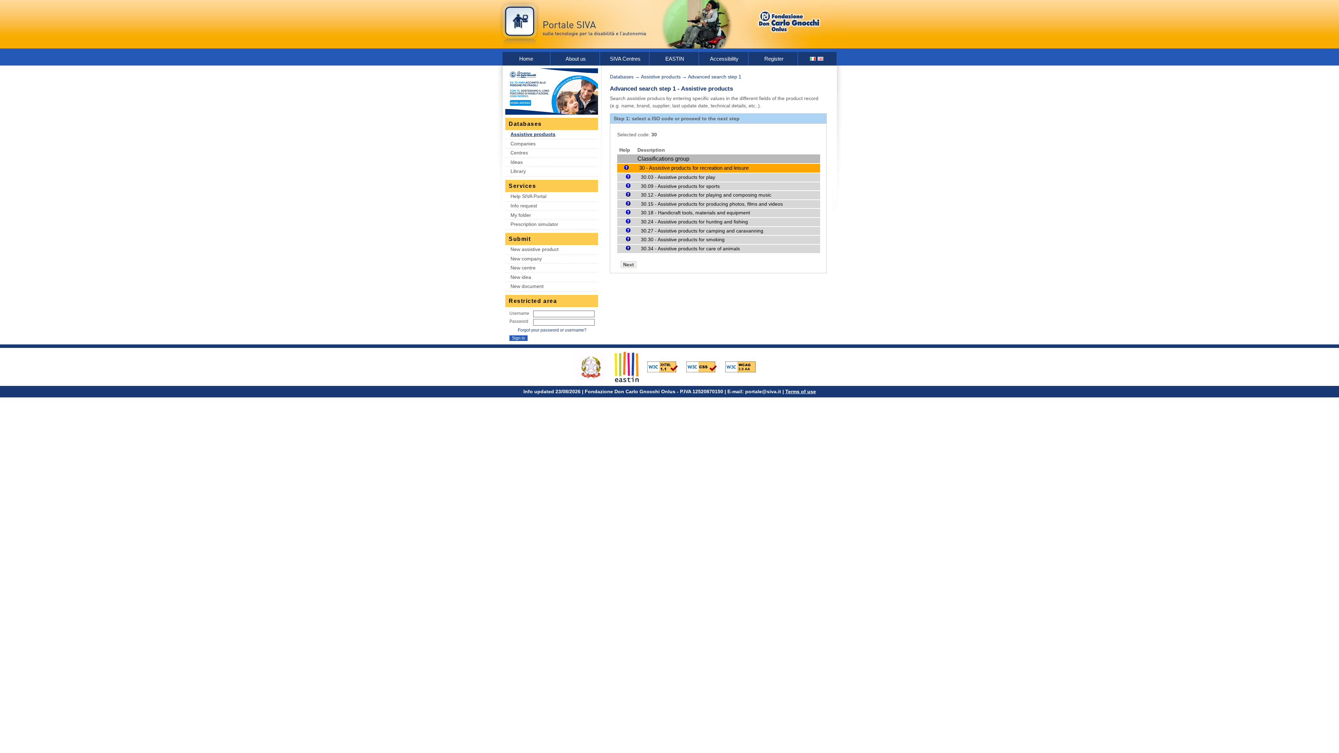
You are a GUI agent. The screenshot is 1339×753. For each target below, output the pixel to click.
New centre (523, 268)
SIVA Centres (625, 59)
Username (519, 313)
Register (774, 59)
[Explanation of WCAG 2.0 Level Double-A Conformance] (744, 366)
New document (527, 286)
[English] (821, 59)
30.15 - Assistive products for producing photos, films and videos (712, 204)
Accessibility (724, 59)
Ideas (516, 162)
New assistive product (534, 249)
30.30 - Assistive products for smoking (683, 239)
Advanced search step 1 (714, 76)
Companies (523, 143)
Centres (519, 152)
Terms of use (800, 391)
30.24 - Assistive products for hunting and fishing (694, 222)
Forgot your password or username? (552, 330)
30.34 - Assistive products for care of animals (690, 248)
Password (518, 321)
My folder (520, 215)
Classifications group (663, 159)
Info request (523, 205)
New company (526, 258)
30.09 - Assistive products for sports (680, 186)
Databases (622, 76)
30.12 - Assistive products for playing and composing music (706, 195)
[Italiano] (813, 59)
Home (526, 59)
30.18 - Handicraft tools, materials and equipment (695, 212)
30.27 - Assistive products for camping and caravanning (702, 231)
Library (518, 171)
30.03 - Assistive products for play (678, 177)
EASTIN (674, 59)
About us (576, 59)
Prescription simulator (534, 224)
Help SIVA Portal (528, 196)
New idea (520, 277)
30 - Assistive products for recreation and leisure (694, 168)
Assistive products (532, 134)
